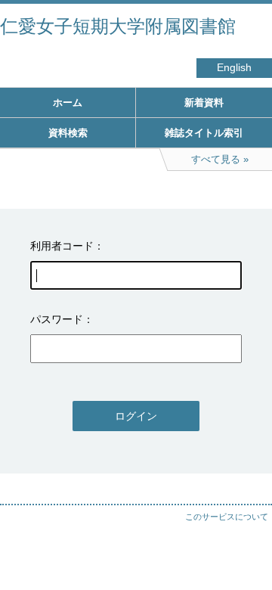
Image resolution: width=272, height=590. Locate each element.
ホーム (67, 102)
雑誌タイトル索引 (204, 132)
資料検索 (68, 132)
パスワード (56, 319)
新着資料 (204, 102)
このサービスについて (226, 516)
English (234, 67)
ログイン (136, 416)
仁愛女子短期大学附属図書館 (118, 26)
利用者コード (62, 246)
